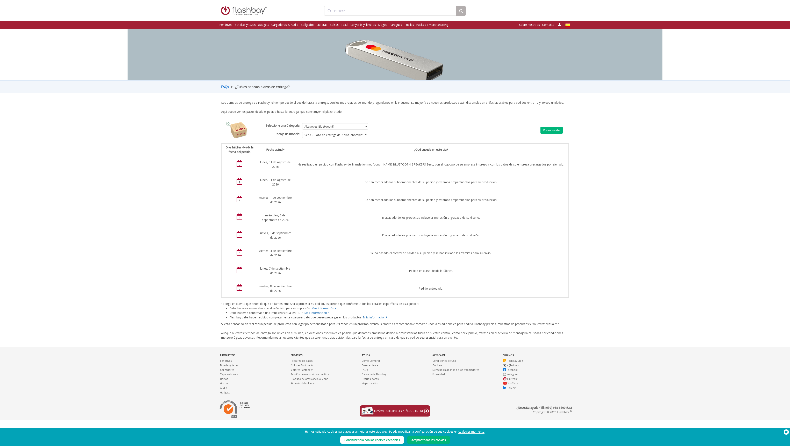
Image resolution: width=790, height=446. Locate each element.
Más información (322, 308)
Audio (223, 388)
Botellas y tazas (245, 25)
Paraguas (395, 25)
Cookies (437, 365)
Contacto (548, 25)
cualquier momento (471, 431)
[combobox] (390, 11)
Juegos (382, 25)
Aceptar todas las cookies (428, 440)
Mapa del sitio (370, 383)
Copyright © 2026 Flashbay (552, 412)
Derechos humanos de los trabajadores (455, 370)
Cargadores (227, 370)
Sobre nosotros (529, 25)
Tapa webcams (229, 374)
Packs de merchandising (432, 25)
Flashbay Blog (514, 361)
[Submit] (329, 10)
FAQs (225, 87)
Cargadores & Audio (284, 25)
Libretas (322, 25)
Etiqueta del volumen (303, 383)
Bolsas (334, 25)
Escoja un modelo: (287, 134)
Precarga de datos (302, 361)
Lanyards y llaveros (363, 25)
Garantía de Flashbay (374, 374)
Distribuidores (370, 379)
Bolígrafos (307, 25)
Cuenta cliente (370, 365)
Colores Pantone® (302, 365)
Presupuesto (551, 130)
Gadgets (263, 25)
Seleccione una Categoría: (283, 125)
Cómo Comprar (371, 361)
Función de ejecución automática (310, 374)
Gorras (224, 383)
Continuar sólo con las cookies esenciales (372, 440)
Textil (344, 25)
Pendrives (225, 25)
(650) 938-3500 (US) (558, 408)
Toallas (409, 25)
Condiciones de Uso (444, 361)
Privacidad (438, 374)
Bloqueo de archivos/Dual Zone (309, 379)
